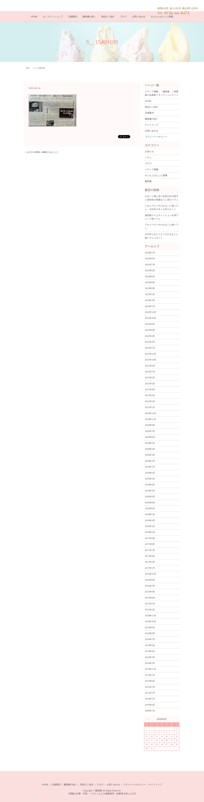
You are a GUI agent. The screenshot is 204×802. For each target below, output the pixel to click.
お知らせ (149, 151)
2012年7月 (150, 687)
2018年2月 (150, 532)
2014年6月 (150, 645)
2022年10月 (150, 318)
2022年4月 (150, 336)
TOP (27, 68)
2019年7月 (150, 467)
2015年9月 (150, 592)
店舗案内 (72, 16)
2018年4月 (150, 520)
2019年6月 (150, 473)
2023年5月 (150, 294)
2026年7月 (150, 253)
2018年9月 (150, 496)
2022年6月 (150, 330)
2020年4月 (150, 449)
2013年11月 (150, 669)
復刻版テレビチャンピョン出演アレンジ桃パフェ (161, 217)
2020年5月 (150, 443)
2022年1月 (150, 348)
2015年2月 (150, 610)
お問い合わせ (138, 16)
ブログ (123, 16)
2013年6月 (150, 681)
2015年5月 (150, 603)
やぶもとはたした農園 (162, 16)
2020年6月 (150, 437)
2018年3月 (150, 526)
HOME (34, 16)
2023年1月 (150, 306)
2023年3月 (150, 300)
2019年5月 (150, 479)
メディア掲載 (151, 169)
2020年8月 (150, 425)
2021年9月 (150, 366)
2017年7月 (150, 550)
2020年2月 (150, 461)
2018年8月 (150, 502)
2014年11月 (150, 615)
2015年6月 (150, 598)
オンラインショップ (53, 16)
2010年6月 (150, 705)
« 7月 (148, 719)
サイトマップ (151, 125)
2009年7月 (150, 711)
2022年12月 (150, 312)
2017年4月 (150, 556)
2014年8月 (150, 633)
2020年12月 (150, 413)
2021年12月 (150, 354)
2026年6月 (150, 258)
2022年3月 (150, 342)
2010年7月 (150, 699)
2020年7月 (150, 431)
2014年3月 (150, 657)
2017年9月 (150, 538)
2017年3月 (150, 562)
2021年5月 (150, 383)
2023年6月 (150, 288)
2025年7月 (150, 264)
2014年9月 (150, 627)
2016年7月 (150, 586)
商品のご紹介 (108, 16)
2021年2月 (150, 401)
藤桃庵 (148, 181)
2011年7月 (150, 693)
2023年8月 (150, 282)
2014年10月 (150, 621)
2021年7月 (150, 372)
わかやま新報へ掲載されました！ (43, 152)
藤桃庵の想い (89, 16)
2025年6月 (150, 270)
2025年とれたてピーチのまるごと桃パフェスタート (161, 236)
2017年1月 (150, 568)
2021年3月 (150, 395)
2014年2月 (150, 663)
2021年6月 (150, 377)
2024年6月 (150, 276)
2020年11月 (150, 419)
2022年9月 (150, 324)
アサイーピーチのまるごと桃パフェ (161, 226)
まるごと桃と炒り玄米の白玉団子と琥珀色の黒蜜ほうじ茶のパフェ (161, 198)
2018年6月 (150, 508)
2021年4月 (150, 389)
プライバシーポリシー (156, 137)
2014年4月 (150, 651)
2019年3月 (150, 491)
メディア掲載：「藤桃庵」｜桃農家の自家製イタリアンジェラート (161, 93)
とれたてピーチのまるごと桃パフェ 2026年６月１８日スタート (161, 207)
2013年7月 (150, 675)
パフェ (148, 157)
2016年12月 (150, 574)
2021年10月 (150, 360)
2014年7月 (150, 639)
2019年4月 (150, 484)
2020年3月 (150, 455)
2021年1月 (150, 407)
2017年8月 (150, 544)
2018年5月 (150, 514)
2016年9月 (150, 580)
